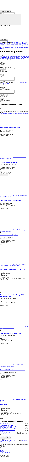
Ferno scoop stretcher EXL (8, 162)
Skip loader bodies (19, 44)
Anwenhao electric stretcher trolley (11, 333)
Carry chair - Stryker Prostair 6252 (10, 200)
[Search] (10, 19)
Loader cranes (9, 46)
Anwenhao (3, 404)
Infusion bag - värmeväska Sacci (10, 127)
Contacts (9, 436)
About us (2, 436)
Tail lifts (4, 47)
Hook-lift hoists (9, 47)
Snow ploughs (15, 42)
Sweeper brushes (23, 42)
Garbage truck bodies (9, 44)
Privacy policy (13, 440)
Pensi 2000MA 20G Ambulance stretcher (12, 370)
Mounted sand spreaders (13, 43)
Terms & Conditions (4, 440)
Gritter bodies (3, 43)
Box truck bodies (18, 47)
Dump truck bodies (17, 46)
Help (6, 436)
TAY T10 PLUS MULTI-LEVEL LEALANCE (12, 269)
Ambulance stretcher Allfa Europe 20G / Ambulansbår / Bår (8, 427)
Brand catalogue (8, 441)
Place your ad (4, 175)
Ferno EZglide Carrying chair (9, 235)
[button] (14, 32)
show (2, 99)
